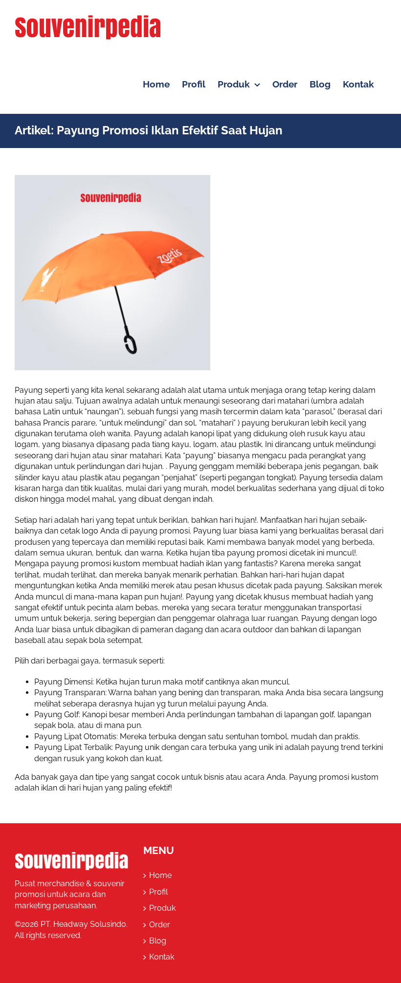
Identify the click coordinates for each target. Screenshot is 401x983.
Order (159, 924)
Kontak (161, 957)
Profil (158, 892)
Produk (162, 908)
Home (160, 875)
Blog (157, 940)
